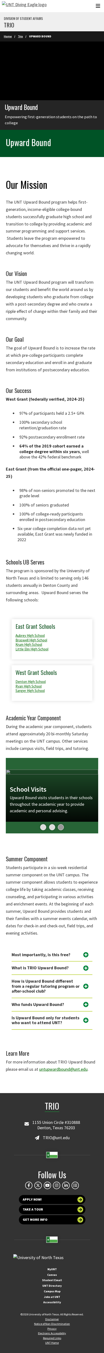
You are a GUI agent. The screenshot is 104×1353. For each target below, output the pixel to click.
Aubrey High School (30, 635)
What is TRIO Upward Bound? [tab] (40, 968)
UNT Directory (52, 1285)
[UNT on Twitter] (38, 1185)
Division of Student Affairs (23, 18)
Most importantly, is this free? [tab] (41, 954)
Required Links (52, 1338)
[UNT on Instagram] (56, 1185)
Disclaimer (52, 1319)
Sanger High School (30, 690)
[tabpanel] (52, 796)
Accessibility (52, 1302)
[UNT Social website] (75, 1185)
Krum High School (28, 644)
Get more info (35, 1219)
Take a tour (33, 1209)
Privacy (52, 1328)
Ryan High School (28, 686)
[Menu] (98, 6)
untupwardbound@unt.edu (63, 1069)
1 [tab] (41, 827)
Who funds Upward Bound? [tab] (38, 1004)
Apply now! (32, 1199)
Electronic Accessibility (52, 1333)
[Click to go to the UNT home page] (24, 6)
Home (8, 36)
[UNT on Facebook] (28, 1185)
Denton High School (30, 681)
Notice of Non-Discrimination (52, 1324)
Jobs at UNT (52, 1297)
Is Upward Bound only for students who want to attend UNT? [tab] (45, 1020)
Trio (9, 25)
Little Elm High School (31, 649)
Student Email (52, 1280)
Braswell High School (31, 640)
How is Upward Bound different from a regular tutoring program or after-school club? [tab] (46, 986)
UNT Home (52, 1343)
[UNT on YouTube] (47, 1185)
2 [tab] (50, 827)
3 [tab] (59, 827)
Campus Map (52, 1291)
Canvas (52, 1275)
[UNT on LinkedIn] (65, 1185)
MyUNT (52, 1269)
